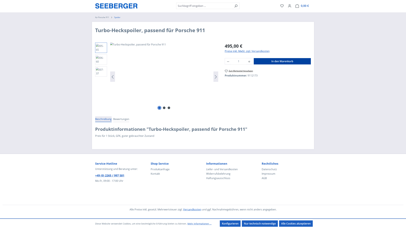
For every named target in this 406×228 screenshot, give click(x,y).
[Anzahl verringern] (228, 61)
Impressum (268, 173)
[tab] (103, 119)
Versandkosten (192, 209)
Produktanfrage (160, 169)
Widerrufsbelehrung (218, 173)
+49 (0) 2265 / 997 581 (109, 175)
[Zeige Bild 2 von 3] (164, 108)
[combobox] (204, 6)
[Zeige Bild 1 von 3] (159, 108)
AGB (264, 178)
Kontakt (155, 173)
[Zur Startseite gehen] (116, 5)
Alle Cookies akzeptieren (296, 223)
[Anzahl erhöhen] (249, 61)
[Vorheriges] (112, 77)
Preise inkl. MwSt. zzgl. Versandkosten (247, 51)
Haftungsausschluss (218, 178)
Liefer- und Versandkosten (222, 169)
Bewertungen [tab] (121, 119)
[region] (157, 77)
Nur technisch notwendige (260, 223)
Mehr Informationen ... (199, 223)
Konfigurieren (230, 223)
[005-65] (164, 77)
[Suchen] (236, 6)
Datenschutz (269, 169)
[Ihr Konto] (289, 6)
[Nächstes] (215, 77)
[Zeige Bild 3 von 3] (169, 108)
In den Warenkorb (282, 61)
